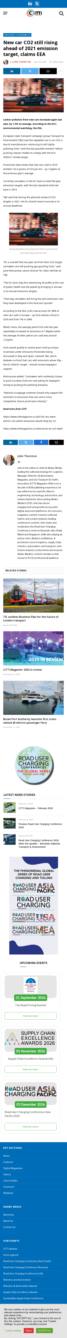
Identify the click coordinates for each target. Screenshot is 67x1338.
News (6, 1155)
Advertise (8, 1214)
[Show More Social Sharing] (61, 71)
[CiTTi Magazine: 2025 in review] (33, 648)
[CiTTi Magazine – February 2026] (9, 807)
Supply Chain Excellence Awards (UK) (30, 1058)
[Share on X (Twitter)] (30, 71)
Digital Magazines (13, 1168)
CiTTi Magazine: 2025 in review (22, 669)
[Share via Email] (48, 71)
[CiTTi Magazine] (34, 13)
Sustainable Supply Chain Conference (23, 1298)
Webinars (8, 1193)
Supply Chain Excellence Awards (20, 1292)
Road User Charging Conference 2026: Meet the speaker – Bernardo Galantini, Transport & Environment (39, 843)
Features (8, 1162)
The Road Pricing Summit (30, 1005)
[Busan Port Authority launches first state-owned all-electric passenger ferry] (33, 698)
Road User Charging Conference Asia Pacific (27, 1261)
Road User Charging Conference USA (23, 1273)
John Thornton (22, 61)
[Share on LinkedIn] (11, 71)
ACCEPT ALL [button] (44, 1330)
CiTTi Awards (10, 1248)
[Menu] (5, 13)
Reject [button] (29, 1330)
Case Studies (10, 1180)
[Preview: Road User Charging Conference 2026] (9, 823)
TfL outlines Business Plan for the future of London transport (31, 618)
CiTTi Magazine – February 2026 (36, 808)
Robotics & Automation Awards (20, 1286)
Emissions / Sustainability (17, 35)
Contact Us (9, 1227)
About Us (8, 1220)
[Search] (61, 13)
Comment (8, 1186)
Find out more (30, 1015)
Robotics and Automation (17, 1279)
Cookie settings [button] (13, 1330)
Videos (7, 1174)
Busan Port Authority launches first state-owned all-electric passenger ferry (30, 720)
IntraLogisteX (11, 1255)
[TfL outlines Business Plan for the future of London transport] (33, 596)
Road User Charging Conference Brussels (25, 1267)
